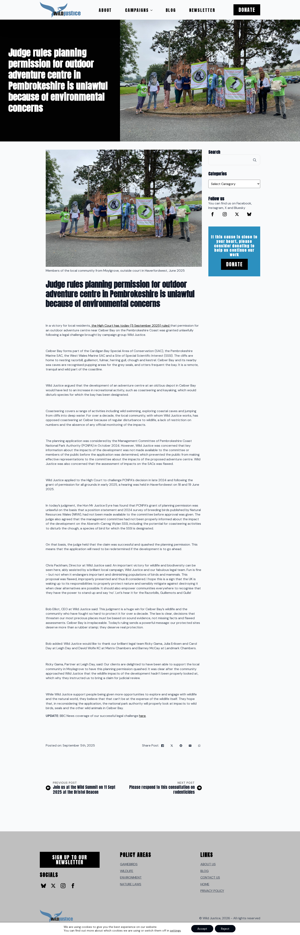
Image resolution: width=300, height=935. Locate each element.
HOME (204, 884)
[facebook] (212, 214)
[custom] (249, 214)
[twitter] (237, 214)
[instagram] (225, 214)
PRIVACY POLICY (212, 891)
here (142, 716)
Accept (202, 929)
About (105, 10)
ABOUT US (208, 864)
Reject (225, 929)
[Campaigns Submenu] (153, 10)
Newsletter (202, 10)
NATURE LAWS (130, 884)
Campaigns (137, 10)
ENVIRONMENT (131, 877)
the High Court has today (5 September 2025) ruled (130, 325)
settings (175, 930)
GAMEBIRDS (129, 864)
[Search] (254, 160)
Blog (171, 10)
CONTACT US (210, 877)
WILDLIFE (126, 871)
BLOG (204, 871)
